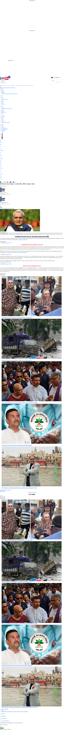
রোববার (2, 124)
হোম (2, 89)
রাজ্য (5, 85)
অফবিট (2, 101)
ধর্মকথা (2, 102)
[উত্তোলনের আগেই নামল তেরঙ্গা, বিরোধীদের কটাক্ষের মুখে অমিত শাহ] (32, 265)
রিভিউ (5, 108)
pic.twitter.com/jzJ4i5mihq (23, 239)
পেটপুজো (10, 93)
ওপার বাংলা (3, 104)
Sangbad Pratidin (5, 709)
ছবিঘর (27, 85)
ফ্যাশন (8, 93)
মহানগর (3, 85)
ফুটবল (4, 99)
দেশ (7, 85)
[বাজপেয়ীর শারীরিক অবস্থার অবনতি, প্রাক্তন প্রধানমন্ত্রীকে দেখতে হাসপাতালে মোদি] (32, 244)
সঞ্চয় (32, 85)
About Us (3, 713)
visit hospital (8, 489)
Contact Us (4, 716)
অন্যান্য (6, 99)
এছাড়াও (1, 179)
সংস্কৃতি (7, 108)
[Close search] (51, 78)
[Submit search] (57, 82)
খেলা (16, 85)
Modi (5, 489)
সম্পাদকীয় (3, 121)
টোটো (13, 93)
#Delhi (16, 239)
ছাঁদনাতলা (3, 131)
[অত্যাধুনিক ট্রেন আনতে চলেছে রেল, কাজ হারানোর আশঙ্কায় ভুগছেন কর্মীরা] (32, 236)
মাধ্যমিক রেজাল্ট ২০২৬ (4, 128)
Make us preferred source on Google (7, 208)
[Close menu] (0, 140)
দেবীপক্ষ (3, 126)
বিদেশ (9, 85)
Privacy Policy (4, 718)
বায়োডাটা (3, 110)
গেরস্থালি (16, 93)
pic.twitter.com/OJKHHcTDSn (5, 261)
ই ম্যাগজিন (3, 116)
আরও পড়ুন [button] (1, 495)
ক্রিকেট (3, 99)
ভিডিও (2, 120)
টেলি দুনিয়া (10, 108)
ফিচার (2, 125)
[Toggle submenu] (0, 154)
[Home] (5, 78)
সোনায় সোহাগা (3, 130)
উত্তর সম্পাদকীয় (7, 122)
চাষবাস (2, 113)
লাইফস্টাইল (23, 85)
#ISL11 (3, 90)
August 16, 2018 (8, 242)
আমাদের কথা (3, 122)
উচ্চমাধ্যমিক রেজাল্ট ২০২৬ (5, 129)
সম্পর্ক (6, 93)
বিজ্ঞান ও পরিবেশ (4, 112)
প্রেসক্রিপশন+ (13, 85)
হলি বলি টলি (3, 108)
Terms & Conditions (5, 720)
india (2, 710)
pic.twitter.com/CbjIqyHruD (22, 252)
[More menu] (63, 85)
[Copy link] (1, 196)
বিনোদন (20, 85)
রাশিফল (30, 85)
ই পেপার (3, 115)
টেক (12, 93)
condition (2, 489)
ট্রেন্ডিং (2, 117)
